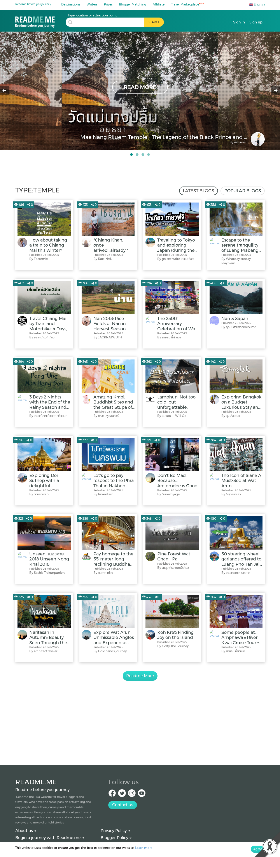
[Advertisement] (140, 718)
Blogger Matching (132, 4)
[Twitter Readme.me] (122, 794)
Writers (92, 4)
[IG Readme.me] (132, 794)
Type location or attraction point (92, 15)
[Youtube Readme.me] (141, 794)
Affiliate (158, 4)
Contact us (122, 804)
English (259, 4)
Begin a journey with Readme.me (48, 837)
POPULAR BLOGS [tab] (242, 190)
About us (24, 830)
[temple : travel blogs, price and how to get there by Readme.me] (40, 20)
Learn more (143, 848)
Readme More (140, 675)
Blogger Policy (115, 837)
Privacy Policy (114, 830)
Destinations (70, 4)
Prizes (108, 4)
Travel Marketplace (187, 4)
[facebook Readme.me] (112, 794)
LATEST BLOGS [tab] (198, 190)
